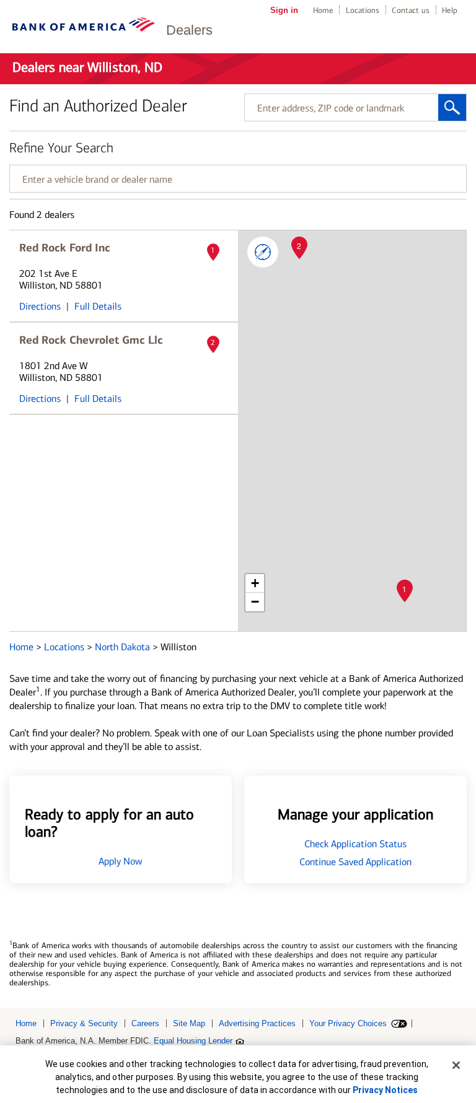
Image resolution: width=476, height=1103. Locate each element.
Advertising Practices (257, 1023)
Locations (362, 10)
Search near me (262, 252)
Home (323, 10)
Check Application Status (355, 844)
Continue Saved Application (355, 862)
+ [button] (255, 583)
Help (449, 10)
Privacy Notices (385, 1090)
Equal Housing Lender (193, 1040)
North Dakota (123, 647)
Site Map (189, 1023)
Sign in (284, 10)
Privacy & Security (84, 1023)
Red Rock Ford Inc (64, 248)
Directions (40, 306)
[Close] (456, 1065)
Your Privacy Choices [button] (348, 1023)
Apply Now (121, 861)
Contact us (411, 10)
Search (452, 107)
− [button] (255, 601)
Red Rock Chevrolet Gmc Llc (91, 340)
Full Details (97, 306)
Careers (145, 1023)
